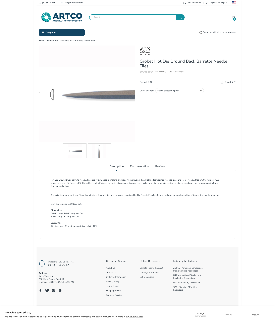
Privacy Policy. (136, 316)
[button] (146, 71)
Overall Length (147, 90)
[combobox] (137, 17)
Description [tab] (117, 166)
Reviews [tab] (160, 166)
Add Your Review (175, 71)
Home (41, 40)
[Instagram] (53, 290)
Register (213, 2)
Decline (255, 314)
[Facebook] (40, 290)
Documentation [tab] (139, 166)
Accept (228, 314)
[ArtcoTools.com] (62, 17)
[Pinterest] (60, 290)
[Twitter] (46, 290)
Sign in (224, 2)
